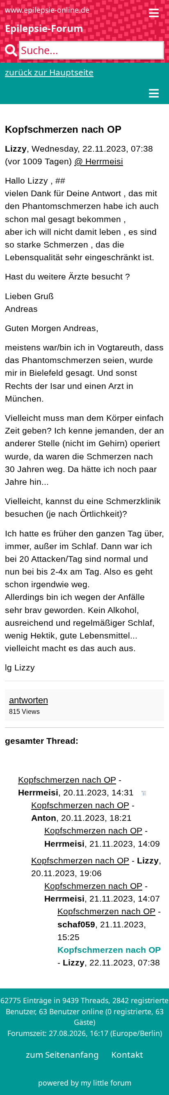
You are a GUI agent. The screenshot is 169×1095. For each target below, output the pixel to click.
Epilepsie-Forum (44, 28)
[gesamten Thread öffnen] (144, 792)
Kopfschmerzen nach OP (67, 779)
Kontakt (127, 1054)
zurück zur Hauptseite (49, 72)
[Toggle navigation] (154, 13)
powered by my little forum (84, 1083)
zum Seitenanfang (62, 1054)
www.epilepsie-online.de (47, 10)
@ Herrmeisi (98, 161)
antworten (28, 700)
